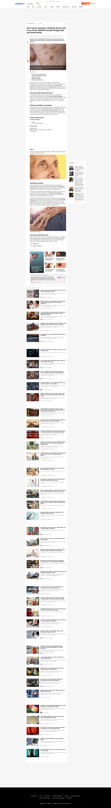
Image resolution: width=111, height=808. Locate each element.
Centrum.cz (42, 803)
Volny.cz (55, 803)
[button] (28, 52)
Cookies (66, 795)
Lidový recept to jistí (36, 77)
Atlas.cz (49, 803)
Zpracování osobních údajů (58, 798)
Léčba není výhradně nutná (37, 79)
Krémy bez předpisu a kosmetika (39, 75)
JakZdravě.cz (32, 23)
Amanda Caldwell (52, 86)
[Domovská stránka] (27, 23)
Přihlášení (87, 3)
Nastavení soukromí (75, 795)
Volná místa (47, 795)
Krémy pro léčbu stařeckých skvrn (39, 74)
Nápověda (69, 798)
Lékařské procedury (36, 78)
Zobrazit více (76, 201)
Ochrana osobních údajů (44, 798)
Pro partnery (34, 795)
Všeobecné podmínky (57, 795)
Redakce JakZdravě (37, 245)
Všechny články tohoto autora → (36, 282)
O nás (40, 795)
